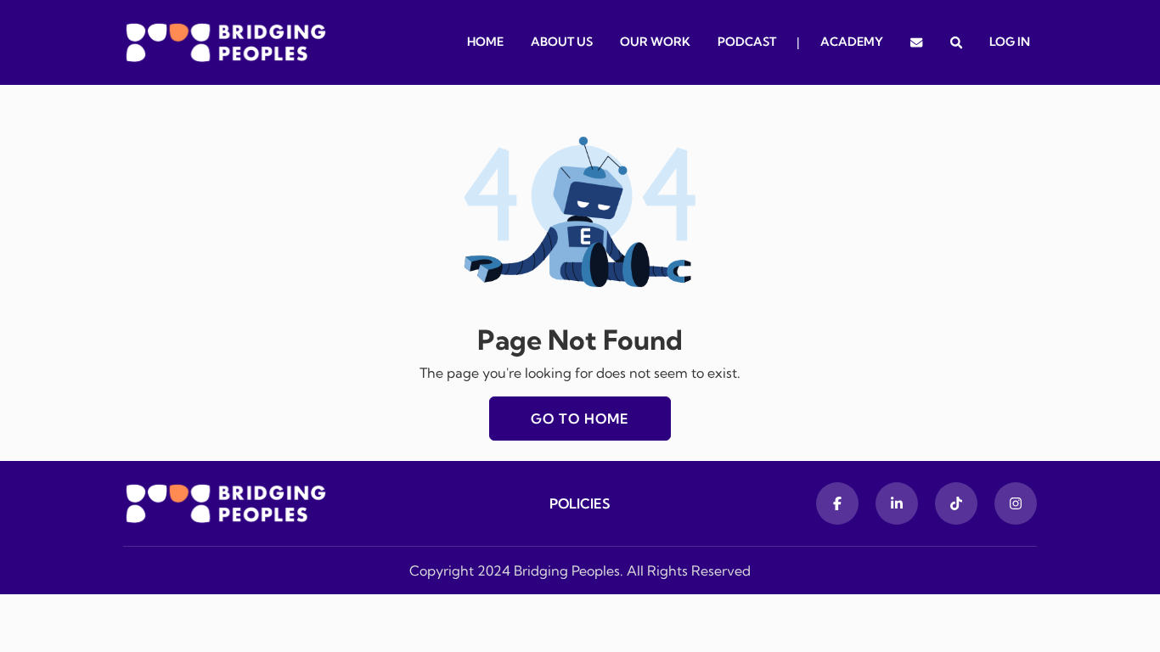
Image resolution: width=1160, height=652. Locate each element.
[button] (956, 42)
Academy (851, 41)
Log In (1009, 41)
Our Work (655, 41)
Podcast (747, 41)
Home (485, 41)
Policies (580, 503)
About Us (562, 41)
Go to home (580, 418)
